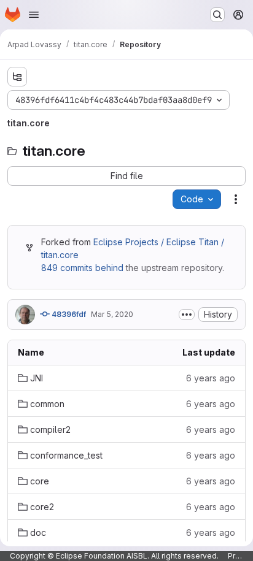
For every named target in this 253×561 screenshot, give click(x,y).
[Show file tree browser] (17, 76)
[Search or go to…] (217, 14)
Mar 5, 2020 (112, 314)
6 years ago (210, 378)
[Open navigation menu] (34, 15)
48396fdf (68, 314)
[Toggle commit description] (187, 314)
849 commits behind (82, 267)
